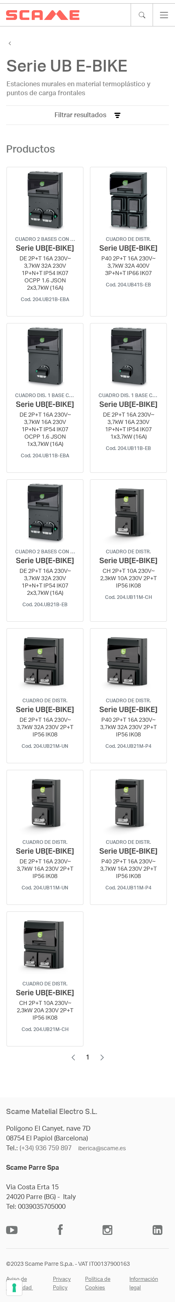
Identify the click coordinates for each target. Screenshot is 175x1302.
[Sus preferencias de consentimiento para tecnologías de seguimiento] (14, 1287)
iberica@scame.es (102, 1148)
